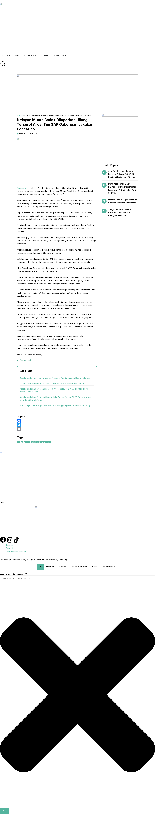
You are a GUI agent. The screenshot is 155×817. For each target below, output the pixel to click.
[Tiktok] (16, 540)
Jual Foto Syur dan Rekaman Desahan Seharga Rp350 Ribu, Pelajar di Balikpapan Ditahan (122, 174)
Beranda (20, 115)
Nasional (50, 567)
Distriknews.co (23, 188)
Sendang (63, 560)
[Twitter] (57, 425)
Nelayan (46, 442)
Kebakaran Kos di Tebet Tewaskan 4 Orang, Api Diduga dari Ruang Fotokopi (55, 378)
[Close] (40, 567)
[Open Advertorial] (65, 55)
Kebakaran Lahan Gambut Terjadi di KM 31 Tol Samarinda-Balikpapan (52, 383)
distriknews (24, 442)
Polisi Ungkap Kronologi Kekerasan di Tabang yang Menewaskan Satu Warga (55, 405)
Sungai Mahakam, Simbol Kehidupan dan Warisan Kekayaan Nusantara (119, 212)
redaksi (22, 134)
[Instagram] (10, 540)
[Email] (57, 429)
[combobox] (77, 578)
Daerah (62, 567)
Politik (95, 567)
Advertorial (107, 567)
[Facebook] (57, 421)
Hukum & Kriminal (79, 567)
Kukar (35, 442)
